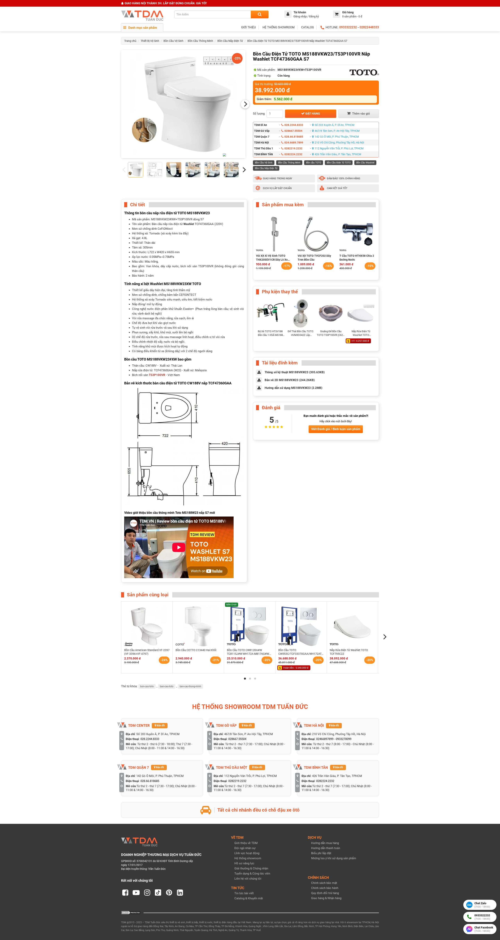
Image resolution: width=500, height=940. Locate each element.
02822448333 (369, 27)
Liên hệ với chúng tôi (247, 878)
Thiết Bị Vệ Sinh (150, 40)
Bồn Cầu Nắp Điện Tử (230, 40)
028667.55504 (293, 130)
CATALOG (307, 27)
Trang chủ (130, 40)
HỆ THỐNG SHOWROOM (278, 27)
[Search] (260, 14)
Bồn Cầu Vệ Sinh (173, 40)
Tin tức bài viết (244, 893)
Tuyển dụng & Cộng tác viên (252, 873)
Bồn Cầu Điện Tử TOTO (339, 162)
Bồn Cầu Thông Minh (200, 40)
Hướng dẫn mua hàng (325, 843)
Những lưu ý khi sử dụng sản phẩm (333, 858)
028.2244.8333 (293, 124)
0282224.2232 (293, 154)
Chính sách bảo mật (324, 883)
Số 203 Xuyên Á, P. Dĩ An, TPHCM (334, 124)
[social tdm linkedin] (180, 892)
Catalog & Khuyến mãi (248, 898)
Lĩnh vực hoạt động (246, 853)
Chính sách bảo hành (324, 888)
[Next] (245, 104)
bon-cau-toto (147, 686)
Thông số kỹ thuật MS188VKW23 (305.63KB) (295, 372)
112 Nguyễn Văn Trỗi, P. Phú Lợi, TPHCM (339, 148)
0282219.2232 (293, 148)
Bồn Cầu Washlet (365, 162)
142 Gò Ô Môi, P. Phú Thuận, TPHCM (337, 136)
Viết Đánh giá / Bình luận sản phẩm (335, 429)
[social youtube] (136, 892)
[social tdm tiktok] (158, 892)
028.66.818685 (293, 136)
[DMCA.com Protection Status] (131, 912)
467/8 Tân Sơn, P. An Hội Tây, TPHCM (337, 130)
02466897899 (324, 739)
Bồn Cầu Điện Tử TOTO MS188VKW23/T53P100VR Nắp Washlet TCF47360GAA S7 (297, 40)
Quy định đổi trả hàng (325, 893)
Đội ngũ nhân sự (244, 848)
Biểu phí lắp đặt (321, 853)
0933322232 (348, 27)
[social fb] (125, 892)
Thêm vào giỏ (360, 113)
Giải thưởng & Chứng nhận (251, 868)
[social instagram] (147, 892)
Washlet (188, 224)
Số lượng (259, 113)
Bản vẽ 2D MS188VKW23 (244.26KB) (290, 380)
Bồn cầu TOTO (313, 162)
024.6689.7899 (293, 142)
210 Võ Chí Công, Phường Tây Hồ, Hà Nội (339, 142)
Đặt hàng (312, 113)
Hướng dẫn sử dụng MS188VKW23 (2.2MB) (293, 388)
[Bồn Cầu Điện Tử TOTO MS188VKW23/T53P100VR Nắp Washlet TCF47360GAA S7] (183, 104)
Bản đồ (160, 725)
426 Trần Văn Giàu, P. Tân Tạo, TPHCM (338, 154)
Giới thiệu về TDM (246, 843)
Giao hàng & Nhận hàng (326, 898)
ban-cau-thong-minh (190, 686)
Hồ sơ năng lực (244, 863)
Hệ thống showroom (247, 858)
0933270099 (343, 739)
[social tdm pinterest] (169, 892)
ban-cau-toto (166, 686)
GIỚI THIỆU (248, 27)
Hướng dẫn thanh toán (325, 848)
